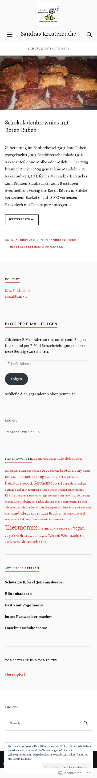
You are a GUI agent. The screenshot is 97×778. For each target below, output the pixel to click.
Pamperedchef (56, 507)
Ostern (40, 507)
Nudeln (82, 502)
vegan (79, 528)
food (55, 477)
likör (67, 495)
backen (77, 458)
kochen (62, 490)
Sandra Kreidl (69, 513)
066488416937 (16, 296)
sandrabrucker (62, 240)
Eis (7, 477)
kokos (71, 490)
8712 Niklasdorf (18, 290)
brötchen (68, 470)
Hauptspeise (33, 490)
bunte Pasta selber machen (29, 616)
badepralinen (11, 471)
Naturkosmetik (69, 502)
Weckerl (54, 535)
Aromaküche (49, 459)
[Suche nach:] (48, 723)
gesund (57, 483)
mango (86, 495)
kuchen (22, 495)
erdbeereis (15, 477)
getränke (10, 490)
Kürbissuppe (41, 495)
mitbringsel (27, 501)
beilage (36, 471)
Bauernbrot (25, 471)
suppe (67, 519)
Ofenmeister (12, 507)
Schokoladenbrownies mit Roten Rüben (37, 126)
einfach (86, 471)
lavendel (52, 495)
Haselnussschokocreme (26, 628)
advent (37, 458)
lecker (61, 495)
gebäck (27, 483)
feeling (38, 476)
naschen (55, 502)
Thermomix (21, 527)
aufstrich (64, 458)
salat (88, 507)
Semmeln (43, 519)
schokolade (12, 519)
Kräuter (11, 495)
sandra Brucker (49, 513)
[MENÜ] (9, 34)
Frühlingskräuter (68, 477)
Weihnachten (72, 535)
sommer (55, 519)
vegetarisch (14, 535)
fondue (48, 477)
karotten (52, 490)
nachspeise (43, 502)
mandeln (76, 495)
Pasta (72, 507)
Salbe (8, 513)
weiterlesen (18, 221)
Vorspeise (42, 536)
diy (79, 470)
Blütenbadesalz (18, 593)
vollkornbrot (30, 536)
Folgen (16, 379)
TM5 (70, 528)
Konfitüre (80, 490)
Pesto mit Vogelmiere (24, 605)
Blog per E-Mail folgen (31, 323)
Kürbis (30, 495)
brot (45, 470)
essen (26, 476)
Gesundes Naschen (74, 483)
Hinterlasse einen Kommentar (36, 246)
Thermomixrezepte (52, 528)
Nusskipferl (15, 674)
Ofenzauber (28, 507)
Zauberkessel (13, 542)
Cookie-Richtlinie (22, 759)
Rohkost (81, 507)
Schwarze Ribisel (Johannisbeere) (34, 582)
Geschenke (42, 483)
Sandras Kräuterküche (48, 34)
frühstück (13, 483)
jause (44, 490)
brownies (54, 471)
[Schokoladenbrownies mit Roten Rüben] (48, 108)
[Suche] (84, 34)
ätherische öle (34, 541)
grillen (20, 490)
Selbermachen (28, 519)
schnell (81, 513)
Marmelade (12, 502)
